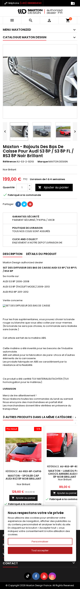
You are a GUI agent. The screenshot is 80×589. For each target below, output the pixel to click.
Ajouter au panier (53, 187)
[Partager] (18, 204)
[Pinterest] (30, 204)
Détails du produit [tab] (41, 254)
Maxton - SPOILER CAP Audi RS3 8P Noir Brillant (23, 477)
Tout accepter (40, 550)
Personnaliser (40, 541)
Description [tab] (12, 254)
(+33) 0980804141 (30, 3)
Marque (43, 161)
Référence (9, 161)
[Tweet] (24, 204)
